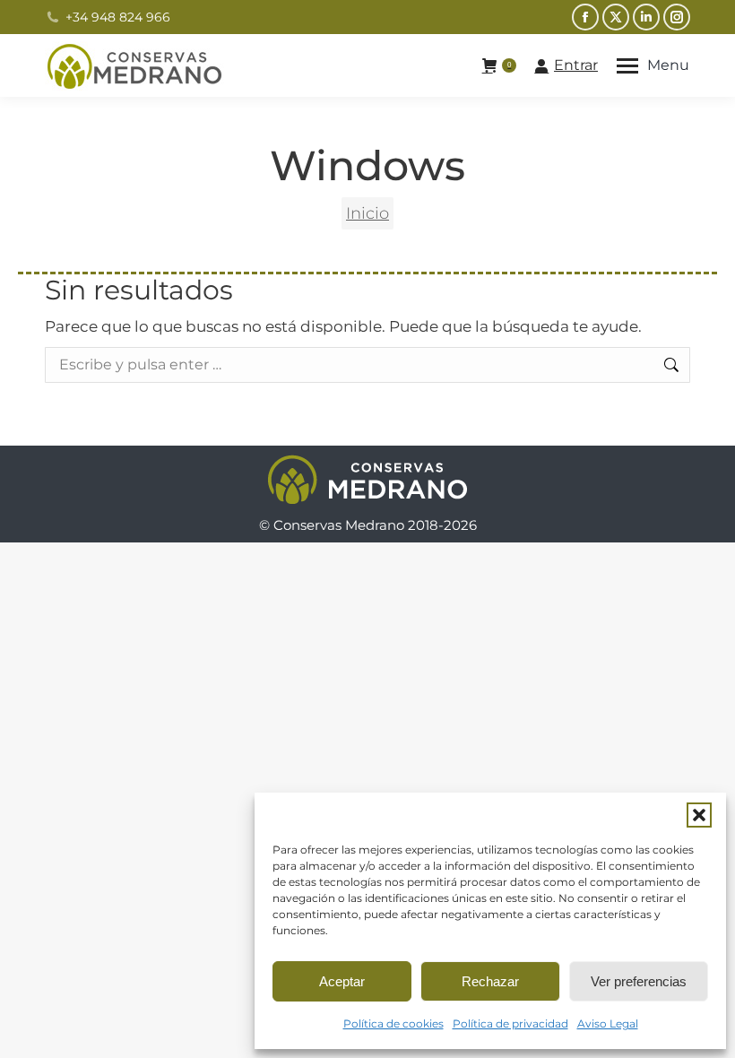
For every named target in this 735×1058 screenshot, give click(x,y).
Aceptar (342, 981)
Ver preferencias (639, 981)
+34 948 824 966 (117, 17)
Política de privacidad (510, 1023)
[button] (699, 815)
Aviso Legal (607, 1023)
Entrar (576, 65)
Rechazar (490, 981)
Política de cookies (393, 1023)
